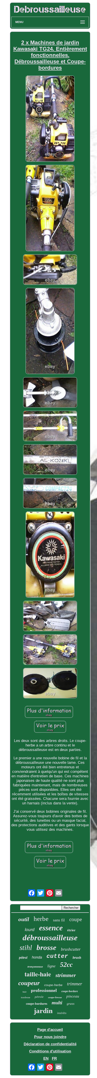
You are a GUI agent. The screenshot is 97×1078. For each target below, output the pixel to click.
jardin (43, 1011)
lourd (30, 929)
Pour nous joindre (50, 1037)
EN (45, 1058)
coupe (75, 919)
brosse (46, 947)
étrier (71, 930)
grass (70, 1003)
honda (37, 957)
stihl (26, 947)
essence (51, 928)
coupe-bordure (69, 991)
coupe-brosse (55, 997)
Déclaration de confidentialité (50, 1044)
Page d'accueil (50, 1030)
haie (24, 992)
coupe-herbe (53, 985)
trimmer (74, 983)
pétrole (39, 996)
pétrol (23, 957)
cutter (57, 956)
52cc (66, 964)
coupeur (29, 983)
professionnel (44, 990)
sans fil (59, 920)
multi (57, 1002)
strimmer (65, 975)
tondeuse (25, 997)
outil (23, 919)
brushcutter (71, 949)
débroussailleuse (50, 937)
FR (54, 1058)
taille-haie (38, 974)
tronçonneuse (35, 966)
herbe (41, 918)
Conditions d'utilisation (50, 1051)
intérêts (61, 1013)
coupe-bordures (36, 1003)
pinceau (72, 996)
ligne (51, 966)
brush (77, 957)
